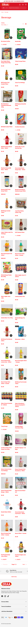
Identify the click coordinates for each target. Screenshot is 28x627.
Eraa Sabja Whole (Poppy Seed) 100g (6, 62)
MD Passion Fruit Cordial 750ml (5, 83)
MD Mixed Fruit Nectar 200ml (6, 340)
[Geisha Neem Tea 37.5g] (7, 310)
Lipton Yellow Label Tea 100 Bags (7, 233)
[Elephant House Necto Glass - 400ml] (7, 139)
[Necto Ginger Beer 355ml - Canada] (7, 374)
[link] (5, 564)
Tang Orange (4, 426)
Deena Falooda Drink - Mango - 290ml (6, 491)
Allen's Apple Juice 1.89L (5, 297)
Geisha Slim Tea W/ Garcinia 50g (20, 147)
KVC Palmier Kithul (19, 232)
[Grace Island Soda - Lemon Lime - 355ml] (7, 353)
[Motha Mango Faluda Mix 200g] (7, 267)
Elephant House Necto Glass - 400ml (6, 147)
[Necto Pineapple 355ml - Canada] (21, 353)
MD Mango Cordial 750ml (5, 211)
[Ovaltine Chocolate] (21, 119)
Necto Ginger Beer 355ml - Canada (5, 382)
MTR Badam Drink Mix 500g (20, 104)
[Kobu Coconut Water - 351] (21, 483)
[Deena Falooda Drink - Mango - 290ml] (7, 483)
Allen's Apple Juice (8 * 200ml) (20, 275)
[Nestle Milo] (21, 34)
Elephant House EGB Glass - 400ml (6, 168)
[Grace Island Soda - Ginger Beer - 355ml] (21, 160)
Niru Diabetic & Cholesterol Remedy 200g (6, 105)
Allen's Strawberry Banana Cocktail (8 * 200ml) (20, 405)
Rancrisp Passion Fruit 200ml (6, 254)
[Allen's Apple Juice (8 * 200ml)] (21, 267)
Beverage (6, 12)
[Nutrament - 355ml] (21, 331)
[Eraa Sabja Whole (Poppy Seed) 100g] (7, 53)
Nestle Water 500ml (6, 512)
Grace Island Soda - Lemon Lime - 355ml (6, 361)
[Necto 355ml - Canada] (21, 526)
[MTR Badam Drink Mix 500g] (21, 96)
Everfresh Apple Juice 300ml (20, 555)
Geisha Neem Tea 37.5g (7, 317)
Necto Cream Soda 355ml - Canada (19, 254)
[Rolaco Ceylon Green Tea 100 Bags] (7, 461)
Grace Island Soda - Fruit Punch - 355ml (20, 512)
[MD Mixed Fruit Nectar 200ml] (7, 331)
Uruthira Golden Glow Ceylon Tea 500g (6, 448)
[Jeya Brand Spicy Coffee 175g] (21, 203)
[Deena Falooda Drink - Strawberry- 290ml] (21, 461)
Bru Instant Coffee (5, 41)
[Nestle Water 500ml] (7, 504)
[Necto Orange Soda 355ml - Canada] (7, 526)
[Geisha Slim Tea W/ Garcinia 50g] (21, 139)
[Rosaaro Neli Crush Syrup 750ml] (7, 182)
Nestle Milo (18, 41)
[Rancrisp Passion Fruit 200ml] (7, 246)
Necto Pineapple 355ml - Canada (21, 361)
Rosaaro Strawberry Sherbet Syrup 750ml (20, 190)
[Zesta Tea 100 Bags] (21, 75)
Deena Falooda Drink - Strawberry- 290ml (20, 470)
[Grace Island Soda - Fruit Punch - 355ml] (21, 504)
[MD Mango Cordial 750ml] (7, 203)
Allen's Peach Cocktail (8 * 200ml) (6, 404)
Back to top (14, 576)
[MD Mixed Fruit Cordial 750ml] (21, 374)
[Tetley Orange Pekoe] (21, 53)
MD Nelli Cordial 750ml (6, 126)
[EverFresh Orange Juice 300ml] (7, 547)
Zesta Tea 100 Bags (20, 82)
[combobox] (14, 7)
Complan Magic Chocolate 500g (19, 427)
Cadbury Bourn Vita (20, 296)
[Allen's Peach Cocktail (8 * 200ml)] (7, 396)
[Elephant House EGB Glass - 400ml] (7, 160)
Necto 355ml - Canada (20, 533)
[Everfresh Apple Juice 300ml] (21, 547)
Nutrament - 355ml (20, 339)
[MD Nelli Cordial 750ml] (7, 119)
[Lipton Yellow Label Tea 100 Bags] (7, 224)
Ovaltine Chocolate (20, 126)
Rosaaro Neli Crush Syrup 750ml (5, 190)
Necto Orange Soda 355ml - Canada (6, 534)
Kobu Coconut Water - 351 (20, 491)
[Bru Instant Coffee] (7, 33)
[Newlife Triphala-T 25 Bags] (21, 440)
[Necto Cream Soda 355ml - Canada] (21, 246)
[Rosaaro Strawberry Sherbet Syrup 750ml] (21, 182)
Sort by (2, 22)
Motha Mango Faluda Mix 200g (6, 275)
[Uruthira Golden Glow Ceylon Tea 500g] (7, 440)
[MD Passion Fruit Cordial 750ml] (7, 75)
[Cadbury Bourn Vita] (21, 289)
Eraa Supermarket (7, 623)
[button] (22, 4)
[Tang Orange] (7, 418)
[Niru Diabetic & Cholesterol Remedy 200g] (7, 96)
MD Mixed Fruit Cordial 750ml (20, 382)
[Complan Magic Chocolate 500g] (21, 419)
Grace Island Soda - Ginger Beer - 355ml (20, 168)
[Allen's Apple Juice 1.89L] (7, 289)
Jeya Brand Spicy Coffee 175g (19, 211)
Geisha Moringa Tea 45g (20, 318)
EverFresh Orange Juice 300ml (5, 555)
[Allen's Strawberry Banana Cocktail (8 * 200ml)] (21, 396)
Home (2, 12)
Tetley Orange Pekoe (20, 61)
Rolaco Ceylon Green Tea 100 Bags (6, 469)
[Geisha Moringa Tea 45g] (21, 310)
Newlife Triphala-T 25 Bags (20, 448)
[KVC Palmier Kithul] (21, 225)
